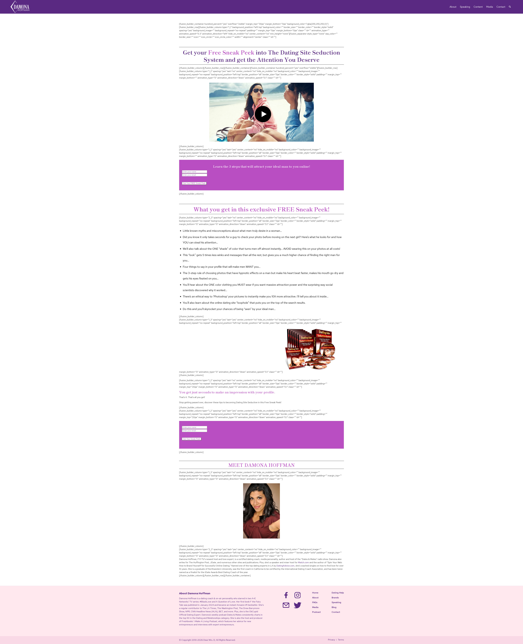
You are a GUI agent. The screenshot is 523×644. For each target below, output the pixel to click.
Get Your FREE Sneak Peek (194, 183)
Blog (334, 607)
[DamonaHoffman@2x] (21, 7)
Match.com (303, 562)
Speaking (336, 602)
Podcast (316, 612)
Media (315, 607)
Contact (336, 612)
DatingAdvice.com (285, 565)
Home (315, 592)
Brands (335, 597)
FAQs (314, 602)
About (315, 597)
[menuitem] (453, 7)
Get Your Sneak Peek (191, 439)
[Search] (510, 7)
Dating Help (338, 592)
